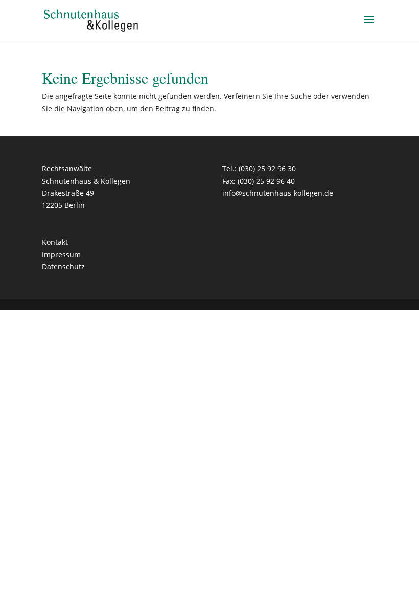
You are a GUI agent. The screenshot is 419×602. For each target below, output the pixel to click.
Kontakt (55, 242)
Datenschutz (63, 266)
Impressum (61, 254)
